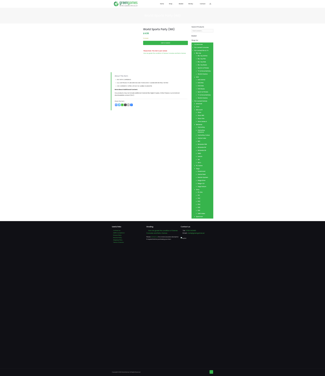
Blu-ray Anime (202, 56)
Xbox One (201, 118)
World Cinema (203, 74)
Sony (197, 190)
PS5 (199, 207)
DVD (197, 77)
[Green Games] (126, 4)
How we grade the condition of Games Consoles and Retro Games (164, 53)
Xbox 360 (201, 115)
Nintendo (199, 125)
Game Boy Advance (201, 131)
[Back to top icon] (211, 372)
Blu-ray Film (202, 59)
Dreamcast (201, 171)
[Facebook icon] (204, 371)
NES (199, 141)
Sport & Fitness (203, 92)
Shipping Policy (117, 240)
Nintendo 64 (202, 147)
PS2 (199, 198)
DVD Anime (201, 80)
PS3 (199, 201)
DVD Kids (201, 86)
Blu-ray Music (202, 65)
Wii (199, 159)
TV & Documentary (204, 71)
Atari (197, 107)
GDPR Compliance (119, 233)
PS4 (199, 204)
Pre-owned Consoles (201, 47)
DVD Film (201, 83)
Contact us (116, 230)
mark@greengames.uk (195, 233)
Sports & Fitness (203, 68)
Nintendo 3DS (202, 144)
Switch (200, 156)
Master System (203, 177)
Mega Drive (201, 180)
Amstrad (199, 104)
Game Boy (201, 127)
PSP (199, 210)
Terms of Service (118, 242)
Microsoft (199, 110)
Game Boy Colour (204, 135)
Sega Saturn (202, 186)
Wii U (199, 163)
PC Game (199, 166)
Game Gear (202, 174)
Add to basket (165, 43)
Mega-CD (201, 183)
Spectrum (199, 217)
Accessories (198, 44)
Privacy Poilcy (117, 235)
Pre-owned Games (200, 101)
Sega (198, 169)
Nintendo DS (202, 150)
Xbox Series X (202, 121)
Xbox (199, 112)
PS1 (199, 195)
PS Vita (200, 192)
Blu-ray (198, 53)
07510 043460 (191, 230)
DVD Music (201, 89)
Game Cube (202, 138)
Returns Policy (117, 237)
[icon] (207, 371)
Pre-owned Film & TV (201, 50)
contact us (154, 237)
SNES (199, 153)
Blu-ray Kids (202, 62)
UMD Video (201, 213)
